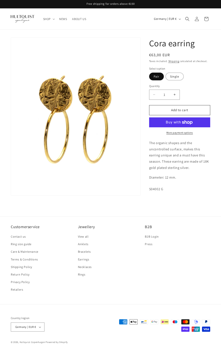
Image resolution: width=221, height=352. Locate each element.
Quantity (154, 86)
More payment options (179, 132)
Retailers (17, 289)
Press (148, 244)
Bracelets (84, 252)
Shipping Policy (21, 267)
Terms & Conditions (24, 259)
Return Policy (20, 274)
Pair (156, 76)
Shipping (173, 61)
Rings (81, 274)
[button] (49, 18)
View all (83, 236)
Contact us (18, 236)
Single (174, 76)
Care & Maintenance (24, 252)
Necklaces (85, 267)
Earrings (83, 259)
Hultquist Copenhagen (32, 342)
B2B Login (152, 236)
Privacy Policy (20, 282)
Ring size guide (21, 244)
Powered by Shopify (57, 342)
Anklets (83, 244)
